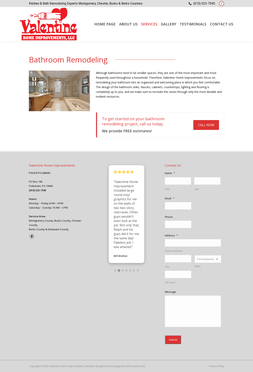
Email (169, 198)
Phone (169, 217)
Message (170, 292)
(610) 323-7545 (204, 3)
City (167, 266)
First (167, 189)
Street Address (173, 251)
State (198, 266)
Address (171, 235)
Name (170, 173)
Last (196, 189)
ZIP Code (170, 282)
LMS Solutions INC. (136, 366)
